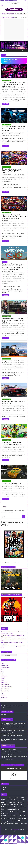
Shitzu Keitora (8, 179)
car (5, 406)
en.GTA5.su (3, 787)
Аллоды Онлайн (4, 690)
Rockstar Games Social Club (18, 93)
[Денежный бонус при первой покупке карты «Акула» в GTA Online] (14, 301)
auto (22, 405)
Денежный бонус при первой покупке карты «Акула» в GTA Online (13, 320)
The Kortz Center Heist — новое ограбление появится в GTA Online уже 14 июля (13, 84)
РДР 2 (13, 818)
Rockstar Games (22, 91)
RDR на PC (23, 14)
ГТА (14, 227)
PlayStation (14, 91)
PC (10, 91)
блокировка (15, 280)
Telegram (4, 280)
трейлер (25, 823)
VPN (7, 280)
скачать (18, 823)
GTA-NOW (11, 87)
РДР (10, 818)
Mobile (2, 680)
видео (19, 818)
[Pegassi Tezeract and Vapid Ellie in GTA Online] (14, 384)
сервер (13, 823)
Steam (19, 816)
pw (23, 802)
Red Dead (13, 805)
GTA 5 (21, 89)
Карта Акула (16, 329)
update (20, 410)
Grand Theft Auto (5, 364)
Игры (2, 693)
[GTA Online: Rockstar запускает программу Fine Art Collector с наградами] (14, 109)
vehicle (5, 412)
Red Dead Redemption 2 (12, 276)
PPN (17, 91)
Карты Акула (22, 329)
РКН (20, 281)
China (2, 663)
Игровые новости (8, 745)
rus (9, 816)
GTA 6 (4, 274)
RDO (2, 805)
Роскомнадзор (5, 283)
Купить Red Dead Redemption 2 (8, 749)
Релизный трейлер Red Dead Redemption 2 (11, 751)
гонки (15, 179)
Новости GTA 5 (7, 719)
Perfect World (4, 682)
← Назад (3, 506)
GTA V (11, 177)
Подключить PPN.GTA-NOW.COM (12, 60)
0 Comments (16, 87)
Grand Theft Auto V (6, 80)
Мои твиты (3, 714)
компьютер (5, 821)
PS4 (7, 367)
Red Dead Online (10, 13)
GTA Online (7, 91)
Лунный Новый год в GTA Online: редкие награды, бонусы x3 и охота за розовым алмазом (14, 217)
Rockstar (23, 408)
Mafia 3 (3, 678)
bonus (22, 362)
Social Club (9, 329)
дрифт (18, 179)
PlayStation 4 (16, 802)
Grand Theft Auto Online (11, 133)
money (3, 367)
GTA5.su (3, 789)
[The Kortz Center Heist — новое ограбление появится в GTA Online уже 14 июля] (14, 65)
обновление (17, 94)
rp (16, 367)
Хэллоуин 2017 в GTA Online (7, 759)
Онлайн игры (4, 697)
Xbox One (9, 369)
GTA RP (12, 274)
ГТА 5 (16, 227)
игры (2, 821)
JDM (14, 177)
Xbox (11, 94)
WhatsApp (11, 280)
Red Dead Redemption (14, 807)
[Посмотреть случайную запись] (25, 50)
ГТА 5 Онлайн (21, 227)
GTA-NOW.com (4, 705)
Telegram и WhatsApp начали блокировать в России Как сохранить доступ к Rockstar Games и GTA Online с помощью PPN (13, 267)
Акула (13, 329)
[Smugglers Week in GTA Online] (14, 343)
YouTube (3, 818)
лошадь (9, 821)
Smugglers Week (20, 367)
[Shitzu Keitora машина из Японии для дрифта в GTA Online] (14, 151)
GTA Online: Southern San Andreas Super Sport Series (11, 443)
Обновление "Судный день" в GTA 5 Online (11, 754)
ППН (18, 281)
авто (3, 490)
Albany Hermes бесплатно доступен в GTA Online (11, 484)
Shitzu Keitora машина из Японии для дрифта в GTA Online (11, 171)
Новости (4, 13)
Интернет (5, 261)
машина (6, 490)
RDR (5, 805)
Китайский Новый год (12, 228)
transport (17, 410)
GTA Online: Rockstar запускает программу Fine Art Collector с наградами (13, 128)
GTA (18, 89)
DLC (8, 406)
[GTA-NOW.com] (14, 42)
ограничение (10, 281)
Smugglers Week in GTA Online (13, 361)
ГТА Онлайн (7, 818)
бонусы (15, 818)
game (10, 406)
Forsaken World (4, 665)
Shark (21, 327)
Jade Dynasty (4, 676)
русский (9, 823)
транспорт (10, 490)
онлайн (22, 94)
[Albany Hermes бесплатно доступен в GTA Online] (14, 465)
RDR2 (8, 805)
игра (13, 94)
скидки (22, 823)
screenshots (15, 449)
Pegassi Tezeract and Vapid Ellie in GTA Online (13, 402)
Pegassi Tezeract (16, 408)
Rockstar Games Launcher (7, 93)
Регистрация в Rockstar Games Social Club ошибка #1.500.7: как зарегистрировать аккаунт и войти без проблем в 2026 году (13, 732)
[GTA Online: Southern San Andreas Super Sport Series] (14, 425)
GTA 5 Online (9, 135)
